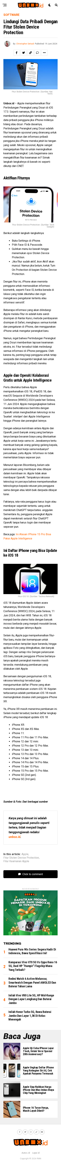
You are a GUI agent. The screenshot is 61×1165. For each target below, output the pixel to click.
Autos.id (26, 1153)
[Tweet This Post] (24, 53)
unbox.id (14, 837)
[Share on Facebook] (17, 53)
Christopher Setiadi (25, 44)
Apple (25, 854)
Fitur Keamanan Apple (16, 861)
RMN (39, 1158)
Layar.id (35, 1153)
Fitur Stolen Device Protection (21, 857)
